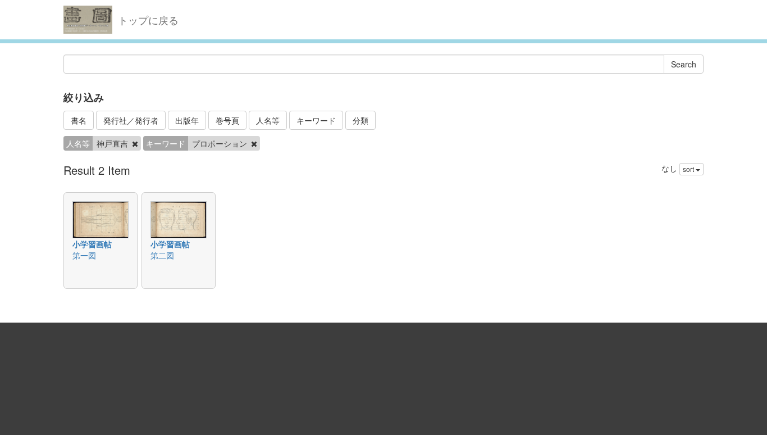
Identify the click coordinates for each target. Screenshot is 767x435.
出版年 (187, 120)
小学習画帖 (92, 244)
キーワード (316, 120)
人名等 (268, 120)
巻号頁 (227, 120)
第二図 (162, 255)
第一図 (84, 255)
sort (689, 169)
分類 (360, 120)
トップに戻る (148, 19)
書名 (78, 120)
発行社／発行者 (130, 120)
